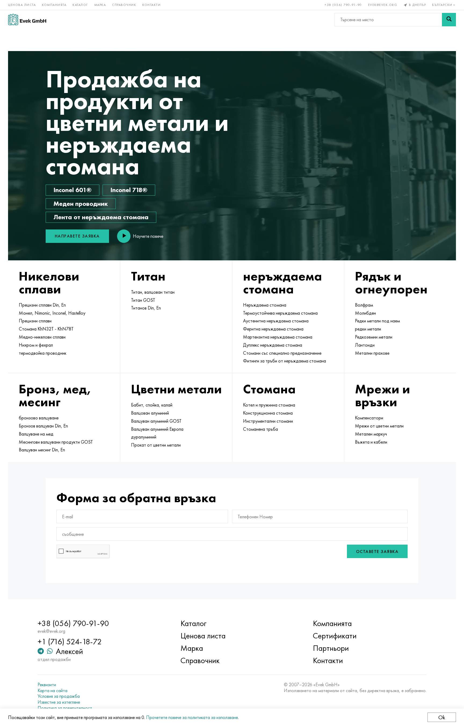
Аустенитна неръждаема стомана (276, 321)
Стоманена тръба (260, 429)
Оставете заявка (377, 551)
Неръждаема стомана (264, 305)
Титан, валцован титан (153, 292)
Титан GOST (143, 300)
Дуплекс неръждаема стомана (272, 345)
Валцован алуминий (150, 413)
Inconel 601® (72, 190)
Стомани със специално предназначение (282, 353)
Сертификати (335, 636)
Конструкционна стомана (268, 413)
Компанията (54, 5)
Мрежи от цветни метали (379, 426)
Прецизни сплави (35, 321)
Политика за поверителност (65, 708)
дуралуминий (143, 437)
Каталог (80, 5)
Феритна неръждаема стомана (273, 329)
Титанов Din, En (146, 308)
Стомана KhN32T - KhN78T (46, 329)
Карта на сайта (52, 690)
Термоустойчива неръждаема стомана (280, 313)
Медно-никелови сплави (42, 337)
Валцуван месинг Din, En (42, 449)
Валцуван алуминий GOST (156, 421)
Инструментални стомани (268, 421)
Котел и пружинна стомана (269, 405)
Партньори (331, 648)
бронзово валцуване (39, 417)
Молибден (365, 313)
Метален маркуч (371, 434)
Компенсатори (369, 417)
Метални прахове (372, 353)
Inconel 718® (128, 190)
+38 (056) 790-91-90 (343, 5)
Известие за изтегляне (59, 702)
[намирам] (449, 19)
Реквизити (47, 685)
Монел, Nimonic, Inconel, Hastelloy (52, 313)
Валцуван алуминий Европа (157, 429)
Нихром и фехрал (36, 345)
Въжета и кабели (371, 442)
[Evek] (27, 19)
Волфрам (364, 305)
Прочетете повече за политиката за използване (192, 717)
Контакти (151, 5)
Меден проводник (80, 203)
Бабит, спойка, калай (151, 405)
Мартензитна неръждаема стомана (277, 337)
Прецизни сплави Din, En (42, 305)
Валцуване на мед (36, 434)
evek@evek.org (382, 5)
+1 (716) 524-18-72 (70, 641)
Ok (441, 717)
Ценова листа (22, 5)
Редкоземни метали (373, 337)
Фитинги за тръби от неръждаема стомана (284, 361)
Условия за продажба (59, 696)
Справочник (124, 5)
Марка (100, 5)
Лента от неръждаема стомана (100, 217)
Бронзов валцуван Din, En (43, 426)
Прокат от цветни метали (156, 445)
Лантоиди (365, 345)
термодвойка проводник (42, 353)
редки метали (368, 329)
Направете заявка (77, 236)
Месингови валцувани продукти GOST (56, 442)
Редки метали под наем (377, 321)
